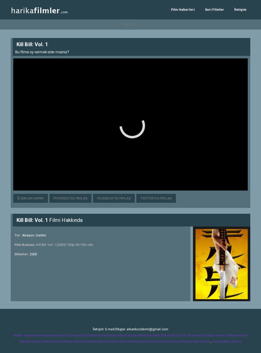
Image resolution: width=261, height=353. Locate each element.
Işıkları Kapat (32, 198)
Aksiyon (28, 235)
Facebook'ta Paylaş (114, 198)
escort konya (162, 341)
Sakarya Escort (172, 335)
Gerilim (41, 235)
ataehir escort (23, 335)
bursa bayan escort (112, 335)
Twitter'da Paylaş (156, 198)
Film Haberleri (183, 9)
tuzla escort (193, 335)
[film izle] (39, 9)
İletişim (240, 9)
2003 (33, 254)
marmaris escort (140, 341)
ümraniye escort (96, 341)
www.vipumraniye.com (51, 335)
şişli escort (201, 341)
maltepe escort (237, 335)
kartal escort (50, 341)
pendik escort (30, 341)
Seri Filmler (214, 9)
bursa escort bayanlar (144, 335)
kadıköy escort (72, 341)
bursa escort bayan (83, 335)
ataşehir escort (213, 335)
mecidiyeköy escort (226, 341)
